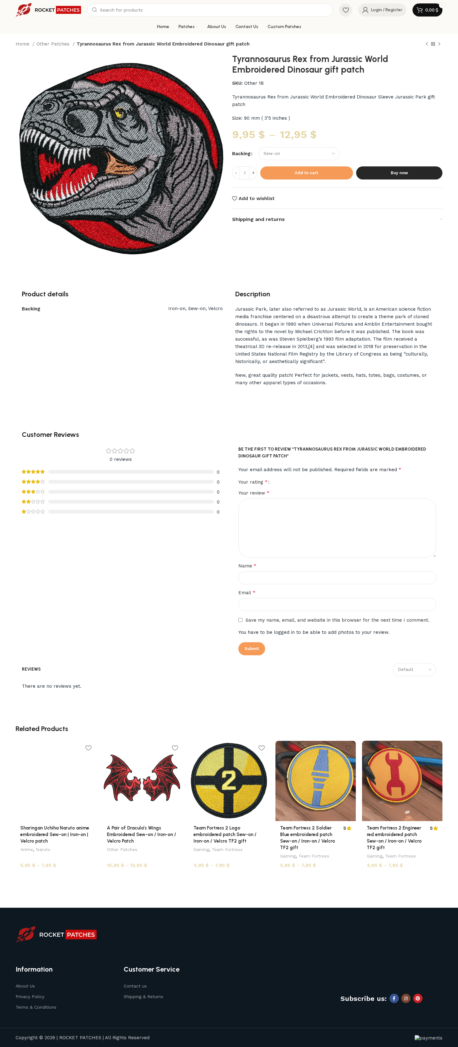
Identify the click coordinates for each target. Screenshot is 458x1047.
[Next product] (439, 44)
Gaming (201, 849)
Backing (241, 153)
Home (23, 44)
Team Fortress (227, 849)
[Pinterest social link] (417, 998)
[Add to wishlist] (88, 748)
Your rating (253, 482)
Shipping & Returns (143, 996)
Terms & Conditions (36, 1007)
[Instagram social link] (406, 998)
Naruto (43, 849)
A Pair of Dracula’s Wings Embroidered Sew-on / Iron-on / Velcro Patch (141, 834)
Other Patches (53, 44)
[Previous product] (427, 44)
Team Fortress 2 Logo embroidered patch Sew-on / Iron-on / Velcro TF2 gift (224, 834)
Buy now (399, 172)
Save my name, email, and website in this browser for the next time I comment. (337, 620)
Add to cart (306, 172)
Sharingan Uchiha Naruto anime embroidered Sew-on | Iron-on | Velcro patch (54, 834)
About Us (25, 985)
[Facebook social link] (394, 998)
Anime (26, 849)
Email (246, 592)
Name (247, 566)
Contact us (135, 985)
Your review (254, 493)
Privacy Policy (30, 996)
